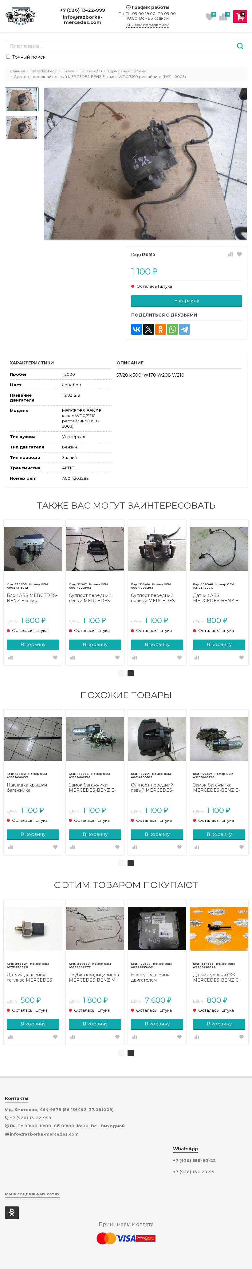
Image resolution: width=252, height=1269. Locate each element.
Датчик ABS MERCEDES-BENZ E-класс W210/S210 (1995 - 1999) (218, 598)
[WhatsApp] (172, 329)
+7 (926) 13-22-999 (82, 10)
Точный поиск (28, 57)
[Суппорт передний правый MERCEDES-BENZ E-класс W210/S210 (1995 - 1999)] (157, 549)
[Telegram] (184, 329)
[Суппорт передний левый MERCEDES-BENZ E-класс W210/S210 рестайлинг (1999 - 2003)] (95, 549)
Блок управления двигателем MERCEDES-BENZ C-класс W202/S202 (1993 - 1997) (156, 977)
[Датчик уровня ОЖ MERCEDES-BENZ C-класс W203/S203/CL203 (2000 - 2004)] (219, 928)
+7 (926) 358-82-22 (194, 1160)
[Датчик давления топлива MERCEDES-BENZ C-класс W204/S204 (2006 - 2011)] (33, 928)
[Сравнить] (230, 254)
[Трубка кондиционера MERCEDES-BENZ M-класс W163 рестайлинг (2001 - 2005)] (95, 928)
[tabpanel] (33, 593)
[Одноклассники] (160, 329)
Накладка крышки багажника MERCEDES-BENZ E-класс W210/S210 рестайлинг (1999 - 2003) (30, 788)
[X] (148, 329)
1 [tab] (121, 673)
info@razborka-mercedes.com (82, 19)
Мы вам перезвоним (147, 25)
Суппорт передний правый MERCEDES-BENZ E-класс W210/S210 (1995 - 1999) (157, 598)
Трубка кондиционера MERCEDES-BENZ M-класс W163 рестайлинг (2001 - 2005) (94, 977)
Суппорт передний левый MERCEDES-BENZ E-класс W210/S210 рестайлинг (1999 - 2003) (94, 598)
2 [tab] (131, 673)
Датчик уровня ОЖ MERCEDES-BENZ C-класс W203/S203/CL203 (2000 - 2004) (216, 977)
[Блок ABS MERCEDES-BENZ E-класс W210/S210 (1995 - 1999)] (33, 549)
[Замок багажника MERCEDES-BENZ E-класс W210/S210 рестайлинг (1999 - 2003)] (95, 738)
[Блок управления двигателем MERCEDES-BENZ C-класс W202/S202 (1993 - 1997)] (157, 928)
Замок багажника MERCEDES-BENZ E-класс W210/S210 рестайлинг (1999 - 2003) (92, 788)
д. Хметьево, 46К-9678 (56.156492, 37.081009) (61, 1109)
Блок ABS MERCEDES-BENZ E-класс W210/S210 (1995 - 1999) (32, 598)
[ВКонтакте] (136, 329)
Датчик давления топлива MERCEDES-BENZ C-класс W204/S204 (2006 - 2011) (30, 977)
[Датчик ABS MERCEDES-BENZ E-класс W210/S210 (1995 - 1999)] (219, 549)
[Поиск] (240, 46)
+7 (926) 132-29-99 (194, 1172)
